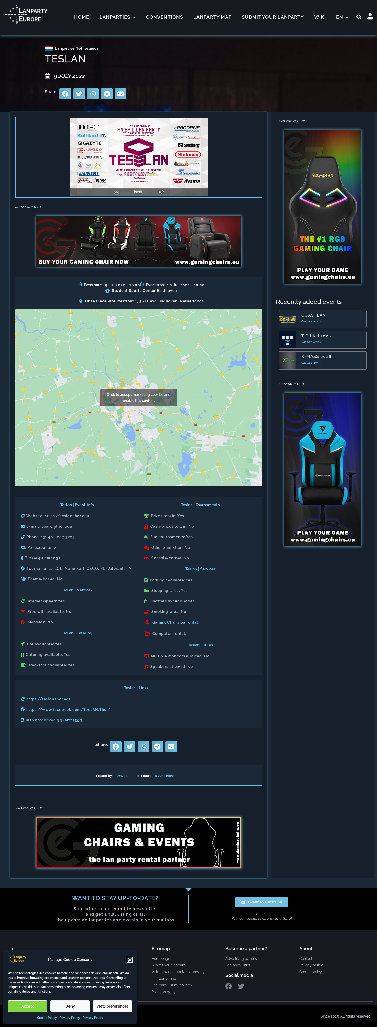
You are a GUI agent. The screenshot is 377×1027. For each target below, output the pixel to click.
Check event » (311, 321)
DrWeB (122, 776)
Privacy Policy (69, 1018)
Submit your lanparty (273, 17)
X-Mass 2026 (316, 356)
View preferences (112, 1006)
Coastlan (313, 315)
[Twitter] (241, 986)
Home (81, 17)
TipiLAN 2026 (316, 336)
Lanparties (115, 17)
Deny (70, 1006)
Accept (27, 1006)
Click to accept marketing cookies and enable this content (139, 398)
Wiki (320, 17)
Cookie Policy (47, 1018)
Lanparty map (212, 17)
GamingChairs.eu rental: (176, 622)
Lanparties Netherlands (76, 48)
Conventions (164, 17)
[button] (129, 959)
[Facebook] (228, 986)
